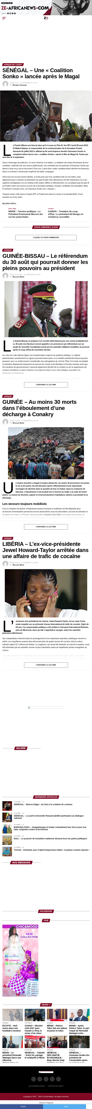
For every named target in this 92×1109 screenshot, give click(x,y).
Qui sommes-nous (37, 1086)
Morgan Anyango (20, 85)
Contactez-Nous (55, 1086)
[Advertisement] (46, 45)
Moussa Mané (18, 277)
